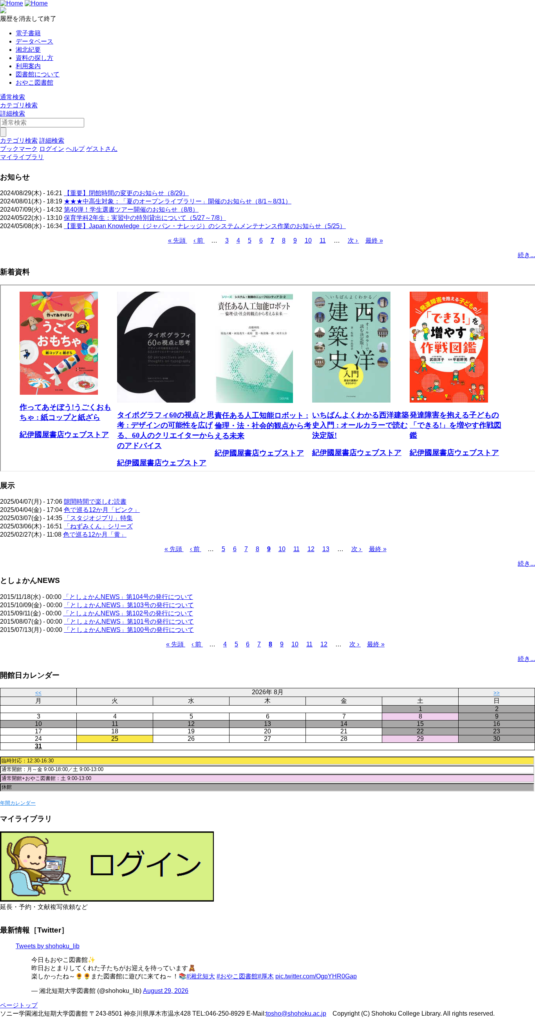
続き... (526, 255)
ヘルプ (75, 148)
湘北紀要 (28, 49)
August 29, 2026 (165, 990)
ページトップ (19, 1005)
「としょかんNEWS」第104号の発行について (128, 596)
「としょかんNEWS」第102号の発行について (128, 613)
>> (496, 693)
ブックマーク (19, 148)
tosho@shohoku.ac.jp (296, 1013)
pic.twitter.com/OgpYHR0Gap (316, 976)
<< (38, 693)
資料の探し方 (34, 57)
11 (323, 240)
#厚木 (266, 976)
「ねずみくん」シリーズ (98, 526)
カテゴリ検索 (19, 105)
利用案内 (28, 66)
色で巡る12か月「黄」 (95, 534)
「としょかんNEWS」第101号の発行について (129, 621)
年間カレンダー (18, 803)
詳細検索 (12, 113)
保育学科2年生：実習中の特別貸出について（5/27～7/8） (145, 217)
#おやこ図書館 (237, 976)
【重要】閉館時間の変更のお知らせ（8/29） (126, 193)
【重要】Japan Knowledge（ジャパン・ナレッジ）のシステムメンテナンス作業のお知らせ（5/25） (205, 226)
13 (325, 549)
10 (308, 240)
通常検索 (12, 97)
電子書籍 (28, 33)
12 (310, 549)
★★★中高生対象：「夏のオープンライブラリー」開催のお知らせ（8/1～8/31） (177, 201)
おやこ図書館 (34, 82)
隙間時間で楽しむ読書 (95, 501)
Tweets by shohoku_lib (48, 946)
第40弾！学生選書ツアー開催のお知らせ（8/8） (131, 209)
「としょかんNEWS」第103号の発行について (129, 605)
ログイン (51, 148)
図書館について (38, 74)
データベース (34, 41)
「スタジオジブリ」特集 (98, 518)
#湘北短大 (200, 976)
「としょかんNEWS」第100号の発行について (129, 629)
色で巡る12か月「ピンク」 (102, 509)
